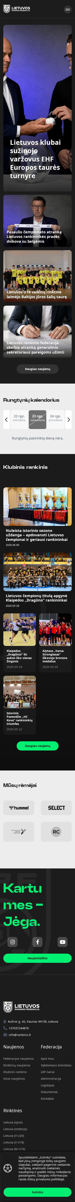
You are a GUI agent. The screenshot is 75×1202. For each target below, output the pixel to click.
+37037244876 (19, 1028)
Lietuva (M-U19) (14, 1149)
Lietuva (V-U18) (13, 1142)
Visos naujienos (14, 1079)
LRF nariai (48, 1072)
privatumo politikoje (50, 1179)
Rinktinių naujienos (16, 1065)
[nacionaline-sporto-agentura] (18, 832)
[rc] (56, 832)
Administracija (51, 1079)
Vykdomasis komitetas (56, 1065)
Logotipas (47, 1085)
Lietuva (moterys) (15, 1129)
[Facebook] (37, 942)
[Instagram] (13, 942)
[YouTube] (63, 942)
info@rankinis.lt (20, 1035)
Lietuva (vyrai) (12, 1122)
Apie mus (47, 1059)
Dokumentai (49, 1092)
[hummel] (18, 807)
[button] (19, 419)
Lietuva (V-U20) (13, 1136)
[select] (56, 807)
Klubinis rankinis (15, 1072)
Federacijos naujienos (18, 1059)
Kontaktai (47, 1099)
